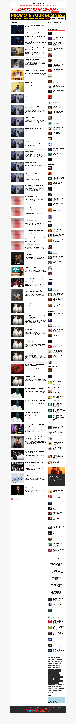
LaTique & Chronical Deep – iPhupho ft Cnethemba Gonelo (35, 316)
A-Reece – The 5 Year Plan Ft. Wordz (58, 262)
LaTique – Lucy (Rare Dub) (31, 352)
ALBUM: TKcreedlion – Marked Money (58, 194)
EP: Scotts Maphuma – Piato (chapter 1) (58, 54)
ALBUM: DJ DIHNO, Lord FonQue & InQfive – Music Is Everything (58, 178)
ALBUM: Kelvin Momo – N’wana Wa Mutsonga (58, 49)
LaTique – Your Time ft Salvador (33, 219)
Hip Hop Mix (50, 684)
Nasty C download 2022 (56, 568)
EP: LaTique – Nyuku (30, 376)
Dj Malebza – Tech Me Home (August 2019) (58, 437)
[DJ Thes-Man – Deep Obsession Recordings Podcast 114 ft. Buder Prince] (50, 630)
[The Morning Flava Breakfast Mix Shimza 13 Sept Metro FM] (50, 607)
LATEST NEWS (50, 279)
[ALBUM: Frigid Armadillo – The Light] (50, 174)
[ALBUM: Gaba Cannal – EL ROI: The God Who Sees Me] (50, 66)
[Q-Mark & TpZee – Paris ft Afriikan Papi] (50, 231)
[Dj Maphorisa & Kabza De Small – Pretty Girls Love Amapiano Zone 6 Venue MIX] (50, 241)
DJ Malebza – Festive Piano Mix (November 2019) (58, 427)
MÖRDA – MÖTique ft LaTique (32, 59)
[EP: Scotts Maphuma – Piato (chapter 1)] (50, 55)
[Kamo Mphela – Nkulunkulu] (50, 258)
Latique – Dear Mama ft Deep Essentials (35, 70)
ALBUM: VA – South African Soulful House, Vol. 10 (58, 216)
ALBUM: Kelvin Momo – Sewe (58, 122)
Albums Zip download (56, 595)
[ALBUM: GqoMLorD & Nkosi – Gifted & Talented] (50, 200)
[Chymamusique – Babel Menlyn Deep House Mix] (50, 553)
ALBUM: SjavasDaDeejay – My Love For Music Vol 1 (58, 128)
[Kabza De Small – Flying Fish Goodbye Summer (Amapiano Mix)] (50, 535)
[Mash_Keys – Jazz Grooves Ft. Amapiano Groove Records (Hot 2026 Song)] (50, 44)
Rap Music (52, 692)
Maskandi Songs (58, 690)
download (50, 678)
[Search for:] (56, 26)
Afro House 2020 (58, 661)
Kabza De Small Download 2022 (56, 562)
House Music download (56, 590)
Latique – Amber (29, 94)
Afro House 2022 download (56, 591)
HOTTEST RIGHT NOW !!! (53, 29)
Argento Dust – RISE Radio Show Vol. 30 (59, 641)
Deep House (50, 674)
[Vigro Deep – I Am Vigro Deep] (50, 226)
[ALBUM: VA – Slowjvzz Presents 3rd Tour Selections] (50, 189)
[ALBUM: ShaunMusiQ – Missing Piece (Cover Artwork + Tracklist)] (50, 300)
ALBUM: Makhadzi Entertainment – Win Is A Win (58, 86)
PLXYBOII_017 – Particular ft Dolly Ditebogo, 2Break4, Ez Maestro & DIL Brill (58, 498)
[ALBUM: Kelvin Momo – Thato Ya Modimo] (50, 82)
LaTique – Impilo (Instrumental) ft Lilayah (34, 231)
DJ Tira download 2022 (56, 577)
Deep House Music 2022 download (56, 594)
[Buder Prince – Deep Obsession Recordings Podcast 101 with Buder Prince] (50, 636)
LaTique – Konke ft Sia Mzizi (32, 303)
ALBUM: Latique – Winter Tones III (34, 185)
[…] (38, 32)
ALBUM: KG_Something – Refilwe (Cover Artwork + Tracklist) (59, 294)
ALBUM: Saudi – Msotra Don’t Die (58, 138)
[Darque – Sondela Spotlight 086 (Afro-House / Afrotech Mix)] (50, 530)
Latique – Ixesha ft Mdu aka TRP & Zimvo (35, 140)
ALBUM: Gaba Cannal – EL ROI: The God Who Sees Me (58, 65)
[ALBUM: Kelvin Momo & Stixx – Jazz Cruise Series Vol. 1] (50, 113)
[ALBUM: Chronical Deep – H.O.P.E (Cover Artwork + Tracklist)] (50, 284)
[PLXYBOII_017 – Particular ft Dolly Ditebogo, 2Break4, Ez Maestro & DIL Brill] (50, 499)
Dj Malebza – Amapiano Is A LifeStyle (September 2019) (58, 443)
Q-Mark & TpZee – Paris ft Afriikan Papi (57, 230)
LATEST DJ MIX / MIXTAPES (53, 525)
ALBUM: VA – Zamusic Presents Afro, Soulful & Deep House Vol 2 (58, 376)
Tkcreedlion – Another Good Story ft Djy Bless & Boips (58, 514)
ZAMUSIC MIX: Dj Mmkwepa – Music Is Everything (58, 462)
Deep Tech (57, 676)
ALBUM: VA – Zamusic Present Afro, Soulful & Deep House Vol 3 (58, 369)
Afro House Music (58, 663)
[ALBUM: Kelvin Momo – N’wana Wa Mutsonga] (50, 50)
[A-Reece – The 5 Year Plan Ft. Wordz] (50, 263)
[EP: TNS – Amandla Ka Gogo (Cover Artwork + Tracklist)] (50, 290)
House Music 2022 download (56, 592)
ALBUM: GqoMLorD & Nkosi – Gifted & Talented (58, 199)
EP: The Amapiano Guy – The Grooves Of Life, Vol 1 (58, 38)
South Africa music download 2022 (56, 574)
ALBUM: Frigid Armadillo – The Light (58, 173)
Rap (49, 692)
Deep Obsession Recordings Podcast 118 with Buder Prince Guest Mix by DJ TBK (58, 622)
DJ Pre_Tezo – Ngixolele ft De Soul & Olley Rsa (58, 504)
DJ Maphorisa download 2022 (56, 582)
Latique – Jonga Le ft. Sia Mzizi (33, 128)
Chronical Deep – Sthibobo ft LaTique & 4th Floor (35, 26)
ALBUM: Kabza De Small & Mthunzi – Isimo (57, 159)
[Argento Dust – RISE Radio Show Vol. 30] (50, 642)
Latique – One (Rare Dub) (31, 162)
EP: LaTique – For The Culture (32, 412)
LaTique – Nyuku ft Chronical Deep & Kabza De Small (34, 451)
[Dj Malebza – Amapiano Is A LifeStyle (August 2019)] (50, 449)
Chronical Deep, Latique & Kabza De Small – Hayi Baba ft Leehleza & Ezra (34, 279)
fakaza (57, 678)
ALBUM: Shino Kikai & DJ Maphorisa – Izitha (57, 133)
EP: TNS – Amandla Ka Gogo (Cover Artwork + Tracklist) (58, 289)
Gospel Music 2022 (56, 588)
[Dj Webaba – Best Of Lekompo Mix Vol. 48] (50, 494)
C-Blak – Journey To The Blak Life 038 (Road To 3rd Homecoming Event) (58, 545)
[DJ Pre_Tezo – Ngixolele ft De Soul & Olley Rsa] (50, 505)
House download (56, 589)
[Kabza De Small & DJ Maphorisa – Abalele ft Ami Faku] (50, 236)
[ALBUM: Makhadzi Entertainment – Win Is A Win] (50, 87)
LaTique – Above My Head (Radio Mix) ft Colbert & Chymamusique (35, 365)
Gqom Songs (56, 682)
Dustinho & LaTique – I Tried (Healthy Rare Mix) (35, 425)
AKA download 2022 (56, 570)
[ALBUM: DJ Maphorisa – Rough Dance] (50, 92)
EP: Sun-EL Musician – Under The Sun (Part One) (58, 60)
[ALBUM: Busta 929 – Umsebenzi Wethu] (50, 150)
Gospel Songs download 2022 (56, 585)
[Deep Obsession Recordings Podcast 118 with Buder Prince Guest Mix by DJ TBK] (50, 624)
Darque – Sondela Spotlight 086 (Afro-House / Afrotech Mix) (58, 529)
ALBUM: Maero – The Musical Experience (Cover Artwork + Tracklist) (58, 305)
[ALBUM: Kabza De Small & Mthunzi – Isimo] (50, 160)
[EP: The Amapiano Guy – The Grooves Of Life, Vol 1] (50, 39)
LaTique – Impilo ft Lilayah (32, 196)
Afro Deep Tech (51, 659)
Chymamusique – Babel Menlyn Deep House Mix (58, 551)
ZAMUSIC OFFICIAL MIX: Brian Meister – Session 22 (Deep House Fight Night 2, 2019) (58, 404)
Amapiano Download (56, 566)
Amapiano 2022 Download (56, 563)
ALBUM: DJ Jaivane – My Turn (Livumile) (58, 154)
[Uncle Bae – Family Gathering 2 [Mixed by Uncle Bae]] (50, 647)
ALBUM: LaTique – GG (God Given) (33, 486)
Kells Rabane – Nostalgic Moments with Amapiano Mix (58, 651)
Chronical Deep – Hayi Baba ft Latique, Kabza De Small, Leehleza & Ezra (35, 37)
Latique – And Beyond (30, 267)
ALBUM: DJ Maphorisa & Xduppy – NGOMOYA (58, 96)
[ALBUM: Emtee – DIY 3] (50, 108)
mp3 (63, 690)
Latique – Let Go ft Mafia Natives (33, 174)
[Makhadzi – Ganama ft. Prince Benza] (50, 247)
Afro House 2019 (51, 661)
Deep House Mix (56, 674)
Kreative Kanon (46, 710)
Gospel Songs (56, 680)
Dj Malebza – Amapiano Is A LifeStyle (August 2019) (58, 448)
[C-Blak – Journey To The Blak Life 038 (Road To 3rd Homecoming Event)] (50, 546)
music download (56, 575)
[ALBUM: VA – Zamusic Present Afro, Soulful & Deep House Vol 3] (50, 371)
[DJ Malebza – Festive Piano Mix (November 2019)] (50, 428)
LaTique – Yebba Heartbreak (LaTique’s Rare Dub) (35, 474)
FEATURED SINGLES (51, 221)
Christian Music (58, 670)
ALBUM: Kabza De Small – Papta (58, 31)
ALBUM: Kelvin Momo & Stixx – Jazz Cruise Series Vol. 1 (58, 112)
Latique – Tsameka (30, 117)
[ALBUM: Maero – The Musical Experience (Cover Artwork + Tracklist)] (50, 306)
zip (61, 692)
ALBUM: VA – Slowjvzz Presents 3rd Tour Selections (58, 188)
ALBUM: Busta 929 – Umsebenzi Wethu (58, 149)
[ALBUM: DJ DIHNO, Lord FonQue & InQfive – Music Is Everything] (50, 179)
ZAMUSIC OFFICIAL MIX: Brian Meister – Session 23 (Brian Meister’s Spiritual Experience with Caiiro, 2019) (58, 398)
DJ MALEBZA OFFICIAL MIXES (53, 424)
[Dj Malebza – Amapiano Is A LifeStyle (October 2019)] (50, 433)
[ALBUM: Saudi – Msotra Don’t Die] (50, 139)
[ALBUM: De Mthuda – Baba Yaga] (50, 145)
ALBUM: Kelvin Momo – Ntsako (58, 101)
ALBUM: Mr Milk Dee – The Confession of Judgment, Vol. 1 (58, 183)
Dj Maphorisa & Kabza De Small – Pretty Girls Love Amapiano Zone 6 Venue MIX (58, 240)
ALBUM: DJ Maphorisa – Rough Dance (58, 91)
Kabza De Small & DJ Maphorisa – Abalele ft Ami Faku (58, 235)
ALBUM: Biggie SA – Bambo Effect (58, 167)
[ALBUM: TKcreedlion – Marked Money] (50, 195)
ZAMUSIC (32, 28)
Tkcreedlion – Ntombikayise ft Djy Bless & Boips (58, 509)
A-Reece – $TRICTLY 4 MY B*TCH (59, 266)
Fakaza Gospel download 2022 (56, 587)
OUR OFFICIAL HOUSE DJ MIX (53, 387)
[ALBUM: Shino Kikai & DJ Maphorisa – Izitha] (50, 134)
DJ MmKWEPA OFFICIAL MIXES (54, 453)
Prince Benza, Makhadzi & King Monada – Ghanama (58, 252)
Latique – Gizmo (29, 82)
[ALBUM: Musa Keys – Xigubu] (50, 71)
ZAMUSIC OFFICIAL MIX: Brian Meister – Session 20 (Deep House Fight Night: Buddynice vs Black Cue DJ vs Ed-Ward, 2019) (58, 417)
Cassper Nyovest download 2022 (56, 569)
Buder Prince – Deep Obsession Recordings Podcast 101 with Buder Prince (58, 635)
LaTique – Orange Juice (31, 207)
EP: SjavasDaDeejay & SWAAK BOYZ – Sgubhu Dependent (58, 75)
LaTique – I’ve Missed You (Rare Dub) (34, 388)
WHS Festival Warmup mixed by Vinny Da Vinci (58, 601)
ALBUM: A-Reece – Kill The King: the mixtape (58, 117)
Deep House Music (51, 676)
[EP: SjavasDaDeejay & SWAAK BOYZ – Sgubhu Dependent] (50, 76)
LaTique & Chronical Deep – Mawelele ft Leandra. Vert (35, 328)
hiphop (61, 682)
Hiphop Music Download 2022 (56, 583)
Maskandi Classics (51, 688)
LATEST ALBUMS (51, 164)
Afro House (57, 659)
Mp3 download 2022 (56, 571)
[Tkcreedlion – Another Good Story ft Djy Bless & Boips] (50, 516)
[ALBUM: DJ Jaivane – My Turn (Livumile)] (50, 155)
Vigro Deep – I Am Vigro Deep (58, 223)
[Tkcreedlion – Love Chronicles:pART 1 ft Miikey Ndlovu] (50, 521)
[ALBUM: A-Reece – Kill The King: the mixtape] (50, 118)
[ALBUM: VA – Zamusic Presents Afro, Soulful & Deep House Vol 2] (50, 377)
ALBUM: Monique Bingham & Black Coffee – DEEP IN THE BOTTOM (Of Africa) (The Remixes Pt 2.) (58, 210)
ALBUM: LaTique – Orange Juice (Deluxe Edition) (35, 242)
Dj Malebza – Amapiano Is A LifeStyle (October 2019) (58, 432)
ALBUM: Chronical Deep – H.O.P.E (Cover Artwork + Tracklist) (57, 282)
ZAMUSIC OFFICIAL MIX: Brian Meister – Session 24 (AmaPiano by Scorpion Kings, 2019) (59, 391)
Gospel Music (50, 680)
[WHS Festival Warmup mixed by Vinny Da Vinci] (50, 602)
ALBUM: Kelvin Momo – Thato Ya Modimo (59, 81)
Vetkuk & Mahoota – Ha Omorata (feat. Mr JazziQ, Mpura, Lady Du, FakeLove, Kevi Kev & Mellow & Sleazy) (58, 273)
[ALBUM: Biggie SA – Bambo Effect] (50, 168)
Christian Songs (51, 672)
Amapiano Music (51, 670)
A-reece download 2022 (56, 567)
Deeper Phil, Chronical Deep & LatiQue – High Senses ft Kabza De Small (35, 463)
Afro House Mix (51, 663)
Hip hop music (56, 684)
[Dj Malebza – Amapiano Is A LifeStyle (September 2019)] (50, 444)
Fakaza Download (56, 580)
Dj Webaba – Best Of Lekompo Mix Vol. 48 (58, 493)
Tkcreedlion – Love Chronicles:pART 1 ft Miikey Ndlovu (58, 520)
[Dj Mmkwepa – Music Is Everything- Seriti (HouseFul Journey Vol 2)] (50, 457)
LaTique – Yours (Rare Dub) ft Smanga (35, 400)
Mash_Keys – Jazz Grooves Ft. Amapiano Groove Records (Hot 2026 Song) (58, 43)
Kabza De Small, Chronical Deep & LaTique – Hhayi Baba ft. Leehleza (33, 290)
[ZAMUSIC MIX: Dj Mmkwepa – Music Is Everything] (50, 463)
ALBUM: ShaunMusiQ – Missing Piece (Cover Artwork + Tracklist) (58, 299)
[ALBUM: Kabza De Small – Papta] (50, 34)
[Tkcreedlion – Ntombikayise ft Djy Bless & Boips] (50, 510)
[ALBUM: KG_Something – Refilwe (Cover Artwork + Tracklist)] (50, 295)
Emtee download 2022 (56, 576)
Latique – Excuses (29, 151)
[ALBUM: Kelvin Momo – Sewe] (50, 124)
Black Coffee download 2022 (56, 578)
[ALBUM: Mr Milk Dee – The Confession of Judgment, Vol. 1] (50, 184)
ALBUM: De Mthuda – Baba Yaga (59, 143)
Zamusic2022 (56, 561)
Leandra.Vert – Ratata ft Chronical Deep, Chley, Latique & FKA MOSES (35, 437)
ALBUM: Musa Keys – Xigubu (58, 69)
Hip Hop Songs (50, 686)
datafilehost (58, 672)
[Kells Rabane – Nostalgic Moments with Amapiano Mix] (50, 652)
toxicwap (57, 692)
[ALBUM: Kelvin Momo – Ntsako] (50, 103)
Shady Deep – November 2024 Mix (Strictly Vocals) (58, 540)
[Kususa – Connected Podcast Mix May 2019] (50, 618)
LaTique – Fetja (29, 340)
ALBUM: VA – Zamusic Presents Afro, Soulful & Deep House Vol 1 (58, 382)
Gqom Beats (50, 682)
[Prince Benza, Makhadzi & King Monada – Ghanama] (50, 253)
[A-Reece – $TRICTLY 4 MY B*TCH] (50, 268)
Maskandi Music (51, 690)
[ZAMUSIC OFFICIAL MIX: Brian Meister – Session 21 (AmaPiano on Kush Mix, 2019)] (50, 411)
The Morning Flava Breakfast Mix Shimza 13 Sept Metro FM (58, 606)
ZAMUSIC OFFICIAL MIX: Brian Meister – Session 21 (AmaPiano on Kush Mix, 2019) (59, 410)
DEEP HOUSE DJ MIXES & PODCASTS (55, 597)
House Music (57, 686)
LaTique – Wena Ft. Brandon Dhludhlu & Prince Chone (35, 253)
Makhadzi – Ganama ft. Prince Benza (58, 246)
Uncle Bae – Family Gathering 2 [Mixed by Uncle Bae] (58, 646)
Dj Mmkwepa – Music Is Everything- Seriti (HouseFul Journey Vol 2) (58, 456)
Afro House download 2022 (56, 584)
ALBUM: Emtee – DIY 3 (57, 106)
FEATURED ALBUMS (51, 311)
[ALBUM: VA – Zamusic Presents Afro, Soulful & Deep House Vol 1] (50, 383)
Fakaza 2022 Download (56, 581)
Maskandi (62, 686)
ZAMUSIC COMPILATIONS (53, 366)
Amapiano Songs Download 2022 (56, 564)
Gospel (61, 678)
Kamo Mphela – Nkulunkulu (58, 256)
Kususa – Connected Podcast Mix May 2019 (58, 617)
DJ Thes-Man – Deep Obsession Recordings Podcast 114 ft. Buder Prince (58, 629)
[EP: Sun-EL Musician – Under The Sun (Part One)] (50, 61)
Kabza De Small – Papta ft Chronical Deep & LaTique (34, 48)
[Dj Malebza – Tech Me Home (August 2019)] (50, 439)
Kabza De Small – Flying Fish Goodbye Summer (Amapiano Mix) (58, 534)
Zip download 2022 (56, 573)
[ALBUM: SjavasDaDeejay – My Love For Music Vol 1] (50, 129)
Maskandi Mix (58, 688)
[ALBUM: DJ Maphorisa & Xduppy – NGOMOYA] (50, 97)
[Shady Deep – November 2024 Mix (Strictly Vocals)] (50, 541)
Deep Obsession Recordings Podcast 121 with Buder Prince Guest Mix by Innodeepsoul (58, 611)
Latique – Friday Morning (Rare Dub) (34, 106)
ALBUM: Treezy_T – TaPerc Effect (58, 204)
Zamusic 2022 (56, 560)
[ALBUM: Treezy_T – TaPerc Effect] (50, 205)
